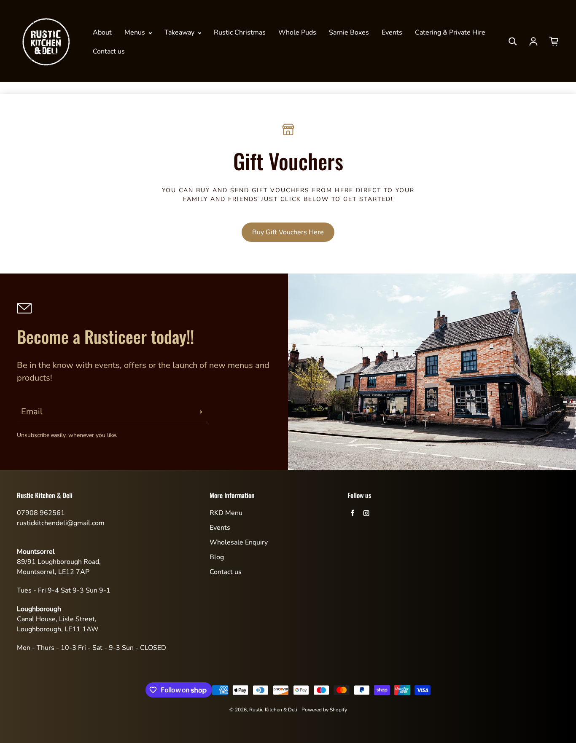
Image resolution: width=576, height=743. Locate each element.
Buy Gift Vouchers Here (288, 232)
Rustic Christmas (240, 32)
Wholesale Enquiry (239, 542)
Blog (217, 557)
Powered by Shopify (324, 709)
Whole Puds (297, 32)
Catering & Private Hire (450, 32)
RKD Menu (226, 513)
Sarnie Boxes (349, 32)
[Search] (513, 41)
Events (392, 32)
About (102, 32)
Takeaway (180, 32)
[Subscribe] (201, 411)
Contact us (109, 51)
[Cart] (554, 41)
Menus (135, 32)
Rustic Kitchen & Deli (273, 709)
